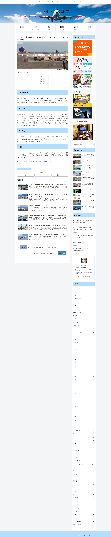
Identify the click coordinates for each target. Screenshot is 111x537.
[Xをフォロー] (80, 276)
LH (37, 169)
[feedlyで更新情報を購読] (87, 276)
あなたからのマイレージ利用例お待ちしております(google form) (34, 161)
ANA (34, 169)
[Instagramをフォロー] (84, 276)
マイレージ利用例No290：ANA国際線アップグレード (83, 236)
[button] (60, 175)
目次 (41, 77)
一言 (41, 86)
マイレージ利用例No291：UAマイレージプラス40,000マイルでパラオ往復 (83, 228)
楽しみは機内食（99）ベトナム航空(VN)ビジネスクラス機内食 (83, 221)
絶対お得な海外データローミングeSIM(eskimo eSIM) (82, 249)
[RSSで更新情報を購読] (89, 276)
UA (40, 169)
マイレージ (20, 169)
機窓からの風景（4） (78, 242)
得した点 (42, 83)
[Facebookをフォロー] (82, 276)
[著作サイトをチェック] (78, 276)
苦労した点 (42, 81)
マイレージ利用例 (27, 169)
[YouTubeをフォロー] (85, 276)
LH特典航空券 (43, 79)
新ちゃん (83, 265)
